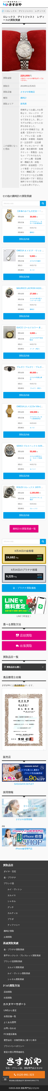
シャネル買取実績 (16, 979)
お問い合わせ (10, 1028)
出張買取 (25, 645)
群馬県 (23, 104)
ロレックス (34, 508)
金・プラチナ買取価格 (24, 588)
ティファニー (14, 925)
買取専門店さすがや (30, 1088)
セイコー (33, 469)
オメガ (32, 270)
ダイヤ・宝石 (10, 871)
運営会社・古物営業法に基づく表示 (20, 1040)
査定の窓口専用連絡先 (14, 1052)
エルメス (12, 895)
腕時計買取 (9, 931)
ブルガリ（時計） (36, 388)
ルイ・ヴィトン (15, 889)
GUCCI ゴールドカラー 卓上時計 (32, 327)
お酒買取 (8, 937)
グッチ (11, 907)
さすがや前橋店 (27, 92)
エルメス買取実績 (16, 967)
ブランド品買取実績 (13, 961)
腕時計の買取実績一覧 (24, 528)
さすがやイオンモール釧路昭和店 (36, 418)
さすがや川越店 (35, 261)
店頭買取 (25, 635)
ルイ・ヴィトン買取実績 (19, 973)
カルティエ (13, 913)
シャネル (12, 901)
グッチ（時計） (35, 349)
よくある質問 (10, 1022)
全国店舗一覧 (10, 1016)
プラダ (11, 919)
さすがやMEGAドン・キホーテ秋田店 (36, 458)
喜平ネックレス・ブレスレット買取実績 (22, 955)
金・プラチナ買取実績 (14, 949)
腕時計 (23, 98)
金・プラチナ (10, 877)
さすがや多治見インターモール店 (36, 299)
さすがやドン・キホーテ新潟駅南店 (36, 222)
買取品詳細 (24, 239)
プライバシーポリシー (14, 1046)
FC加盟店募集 (10, 1034)
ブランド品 (9, 883)
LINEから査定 (10, 1010)
